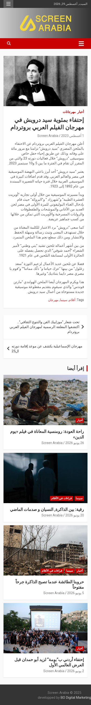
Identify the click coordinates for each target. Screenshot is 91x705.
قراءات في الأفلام (61, 498)
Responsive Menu (8, 4)
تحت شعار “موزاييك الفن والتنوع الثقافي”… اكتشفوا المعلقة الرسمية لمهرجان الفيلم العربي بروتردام (44, 327)
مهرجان (53, 300)
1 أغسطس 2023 (72, 136)
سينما (63, 300)
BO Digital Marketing (76, 697)
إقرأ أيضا (75, 368)
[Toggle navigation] (81, 43)
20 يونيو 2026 (74, 515)
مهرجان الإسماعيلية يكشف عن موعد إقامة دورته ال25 (47, 348)
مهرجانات (69, 112)
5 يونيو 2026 (75, 593)
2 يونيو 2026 (75, 671)
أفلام (72, 300)
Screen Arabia (47, 136)
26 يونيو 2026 (74, 443)
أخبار (80, 112)
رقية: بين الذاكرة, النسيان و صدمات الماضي (47, 509)
